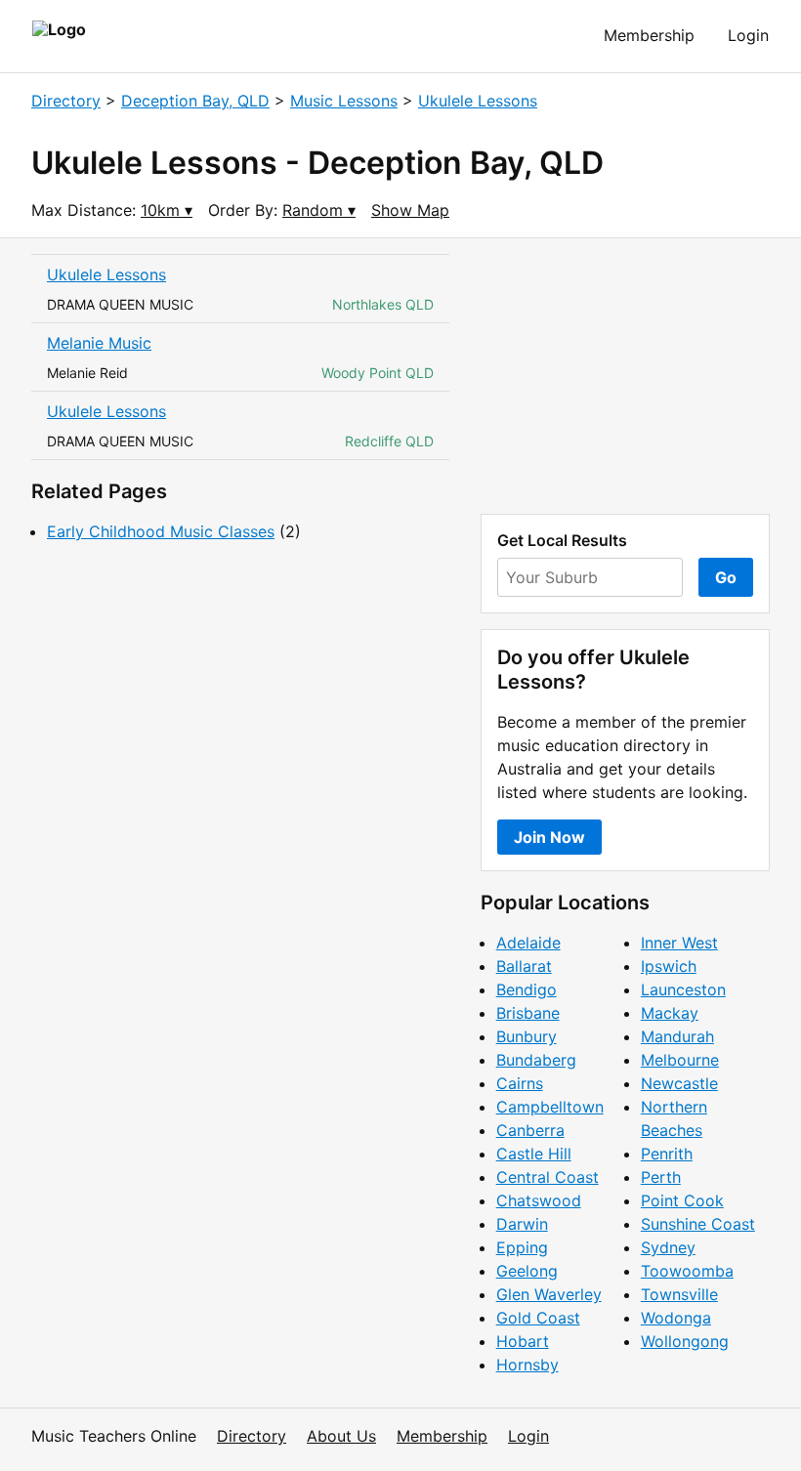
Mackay (669, 1013)
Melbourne (680, 1060)
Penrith (667, 1153)
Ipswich (668, 966)
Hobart (522, 1341)
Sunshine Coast (698, 1224)
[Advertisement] (625, 376)
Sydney (668, 1247)
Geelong (527, 1271)
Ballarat (524, 966)
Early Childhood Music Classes (160, 531)
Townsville (679, 1294)
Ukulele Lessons (477, 100)
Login (748, 35)
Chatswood (538, 1200)
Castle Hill (533, 1153)
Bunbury (526, 1036)
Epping (522, 1247)
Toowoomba (687, 1271)
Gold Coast (538, 1317)
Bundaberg (536, 1060)
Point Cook (682, 1200)
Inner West (679, 942)
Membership (649, 35)
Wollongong (685, 1341)
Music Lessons (344, 100)
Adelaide (528, 942)
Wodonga (676, 1317)
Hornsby (527, 1364)
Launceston (683, 989)
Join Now (549, 837)
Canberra (530, 1130)
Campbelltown (550, 1106)
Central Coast (547, 1177)
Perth (661, 1177)
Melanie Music (99, 343)
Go (726, 577)
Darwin (522, 1224)
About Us (341, 1436)
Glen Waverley (549, 1294)
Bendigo (526, 989)
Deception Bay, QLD (195, 100)
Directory (66, 100)
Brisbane (528, 1013)
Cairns (519, 1083)
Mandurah (677, 1036)
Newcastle (679, 1083)
